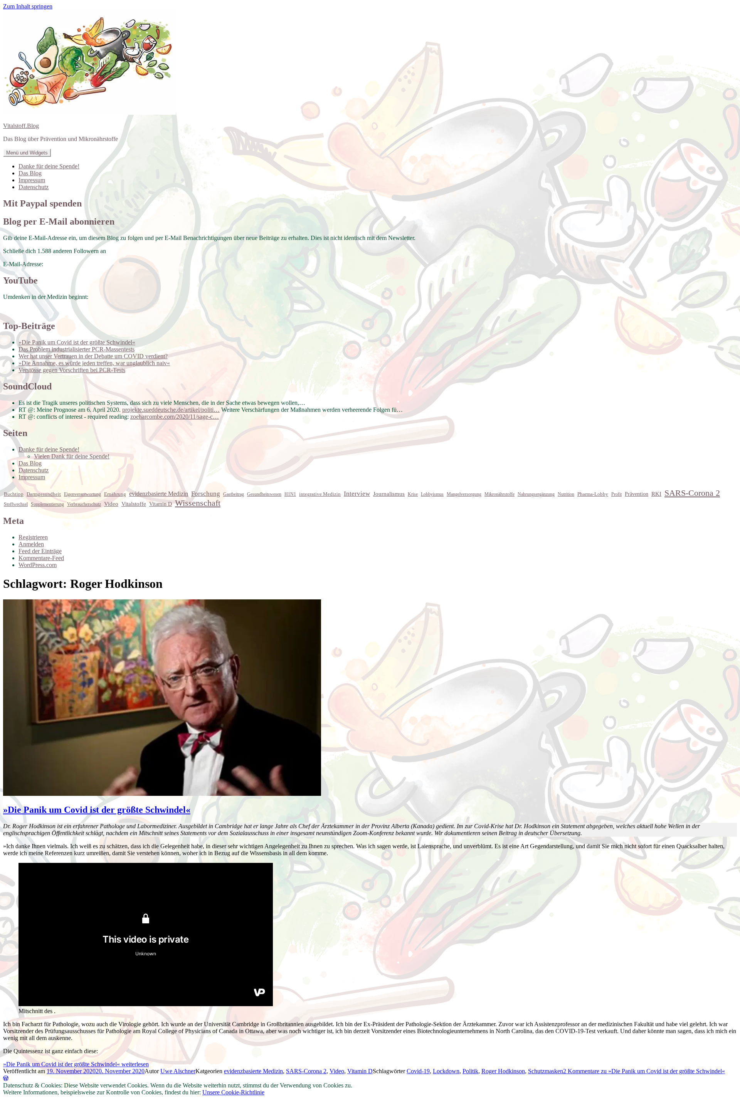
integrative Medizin (320, 494)
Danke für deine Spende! (48, 166)
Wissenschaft (197, 503)
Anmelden (31, 544)
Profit (616, 494)
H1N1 (290, 494)
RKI (656, 494)
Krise (413, 494)
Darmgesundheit (44, 494)
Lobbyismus (432, 494)
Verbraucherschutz (84, 504)
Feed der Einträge (40, 551)
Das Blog (30, 173)
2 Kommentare (644, 1071)
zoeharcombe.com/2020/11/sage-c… (174, 416)
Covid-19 (418, 1071)
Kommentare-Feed (41, 558)
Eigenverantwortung (82, 494)
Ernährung (115, 494)
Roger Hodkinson (503, 1071)
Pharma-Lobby (592, 494)
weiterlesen (76, 1064)
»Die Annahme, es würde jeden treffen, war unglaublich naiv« (94, 363)
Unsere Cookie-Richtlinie (233, 1092)
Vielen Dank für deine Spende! (71, 456)
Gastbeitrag (233, 494)
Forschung (205, 493)
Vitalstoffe (133, 504)
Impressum (31, 180)
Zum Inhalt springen (27, 6)
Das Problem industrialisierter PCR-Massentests (76, 349)
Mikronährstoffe (499, 494)
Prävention (636, 494)
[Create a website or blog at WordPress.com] (5, 1078)
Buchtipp (14, 494)
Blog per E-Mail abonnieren (58, 221)
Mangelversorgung (464, 494)
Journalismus (389, 493)
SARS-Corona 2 (692, 493)
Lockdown (446, 1071)
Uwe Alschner (177, 1071)
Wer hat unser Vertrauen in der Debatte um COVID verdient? (93, 356)
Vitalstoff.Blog (21, 125)
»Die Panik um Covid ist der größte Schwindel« (76, 342)
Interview (357, 493)
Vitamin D (160, 504)
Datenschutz (33, 187)
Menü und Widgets (27, 153)
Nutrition (566, 494)
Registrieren (33, 537)
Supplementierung (47, 504)
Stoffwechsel (16, 504)
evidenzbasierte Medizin (158, 493)
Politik (470, 1071)
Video (111, 503)
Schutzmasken (545, 1071)
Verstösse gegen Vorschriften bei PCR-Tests (71, 370)
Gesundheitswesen (264, 494)
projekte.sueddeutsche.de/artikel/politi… (171, 409)
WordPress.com (37, 565)
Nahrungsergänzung (536, 494)
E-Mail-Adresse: (23, 264)
